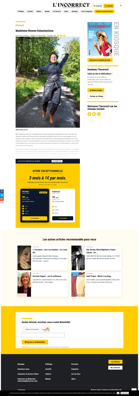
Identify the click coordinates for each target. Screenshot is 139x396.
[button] (120, 5)
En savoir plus (124, 393)
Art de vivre (57, 11)
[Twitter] (89, 114)
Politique (21, 11)
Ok (118, 393)
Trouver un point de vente (104, 11)
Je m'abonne (35, 218)
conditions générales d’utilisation (40, 347)
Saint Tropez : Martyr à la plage (98, 276)
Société (30, 11)
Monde (47, 11)
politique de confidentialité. (61, 347)
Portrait (20, 25)
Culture (38, 11)
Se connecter (57, 161)
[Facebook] (94, 114)
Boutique (75, 11)
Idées (66, 11)
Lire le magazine (86, 11)
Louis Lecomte (23, 36)
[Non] (137, 393)
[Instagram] (99, 114)
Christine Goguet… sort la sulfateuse (47, 276)
